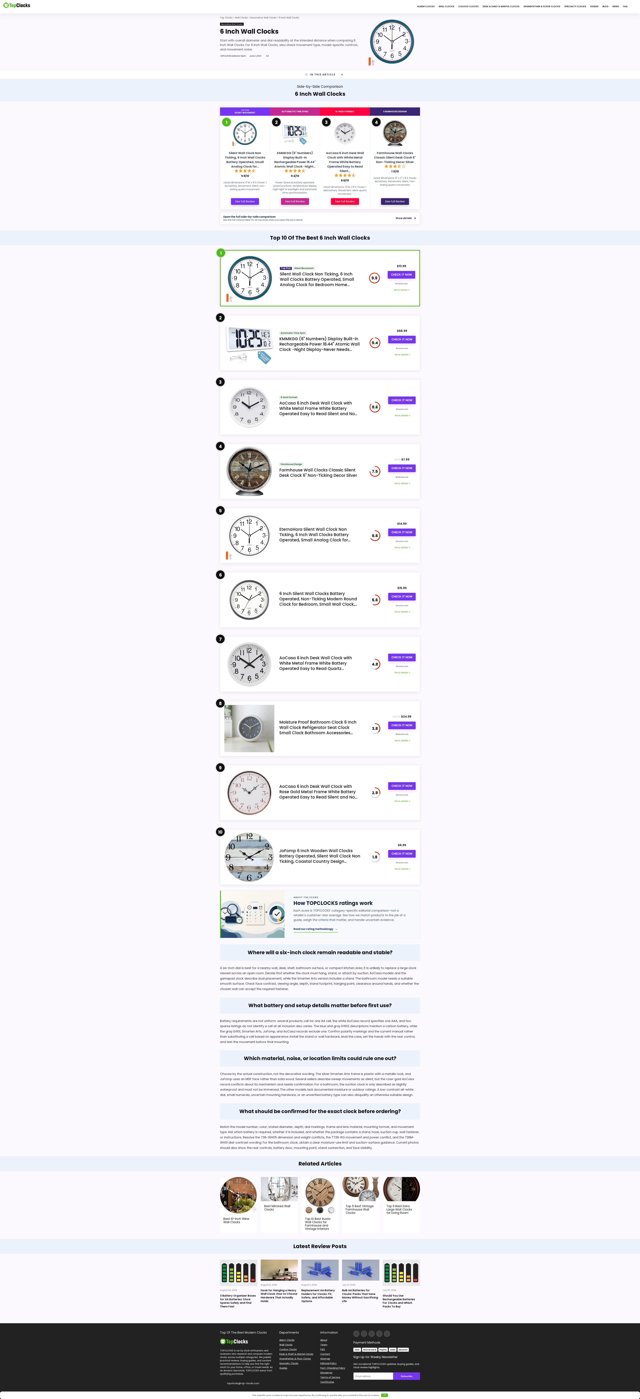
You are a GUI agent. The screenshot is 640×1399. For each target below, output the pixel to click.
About (323, 1340)
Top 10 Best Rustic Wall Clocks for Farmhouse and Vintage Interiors (318, 1224)
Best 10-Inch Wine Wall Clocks (236, 1220)
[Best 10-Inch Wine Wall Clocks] (238, 1179)
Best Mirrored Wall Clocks (277, 1207)
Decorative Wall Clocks (232, 24)
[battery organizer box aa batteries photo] (238, 1273)
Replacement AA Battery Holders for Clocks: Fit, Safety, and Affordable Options (318, 1295)
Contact (325, 1354)
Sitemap (325, 1358)
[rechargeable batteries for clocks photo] (401, 1273)
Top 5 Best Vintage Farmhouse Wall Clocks (360, 1209)
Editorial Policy (328, 1363)
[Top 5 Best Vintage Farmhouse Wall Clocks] (360, 1179)
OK (384, 1395)
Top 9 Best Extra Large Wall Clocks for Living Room (399, 1209)
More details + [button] (402, 289)
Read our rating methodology (316, 929)
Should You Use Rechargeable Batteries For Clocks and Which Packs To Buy (399, 1301)
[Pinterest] (387, 1334)
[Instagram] (364, 1334)
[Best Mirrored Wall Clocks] (279, 1179)
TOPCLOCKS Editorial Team (233, 55)
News (615, 6)
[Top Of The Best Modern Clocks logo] (16, 6)
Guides (594, 6)
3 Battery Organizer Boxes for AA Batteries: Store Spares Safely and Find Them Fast (238, 1301)
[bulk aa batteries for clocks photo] (360, 1270)
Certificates (327, 1382)
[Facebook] (356, 1334)
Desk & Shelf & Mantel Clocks (501, 6)
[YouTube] (379, 1334)
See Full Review (245, 201)
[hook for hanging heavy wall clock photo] (279, 1270)
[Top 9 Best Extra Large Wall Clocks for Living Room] (401, 1179)
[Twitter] (372, 1334)
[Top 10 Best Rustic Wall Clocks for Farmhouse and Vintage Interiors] (320, 1179)
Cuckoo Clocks (468, 6)
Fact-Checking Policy (332, 1368)
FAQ (625, 6)
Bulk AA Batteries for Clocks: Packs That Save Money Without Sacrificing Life (360, 1295)
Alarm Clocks (426, 6)
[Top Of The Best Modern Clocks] (234, 1340)
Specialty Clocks (575, 6)
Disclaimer (326, 1372)
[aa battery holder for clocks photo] (320, 1270)
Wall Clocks (446, 6)
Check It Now (401, 274)
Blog (605, 6)
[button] (637, 1375)
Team (323, 1344)
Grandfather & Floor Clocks (542, 6)
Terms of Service (330, 1377)
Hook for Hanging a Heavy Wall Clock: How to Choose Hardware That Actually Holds (279, 1295)
